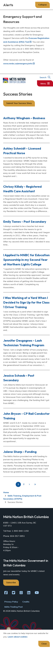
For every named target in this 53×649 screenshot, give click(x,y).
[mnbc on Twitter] (13, 593)
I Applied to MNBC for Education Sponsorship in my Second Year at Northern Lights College (26, 259)
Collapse (42, 5)
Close (44, 644)
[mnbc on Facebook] (6, 593)
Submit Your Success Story (19, 103)
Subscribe (11, 583)
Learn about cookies (17, 637)
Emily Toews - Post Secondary (24, 221)
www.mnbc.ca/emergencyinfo (17, 64)
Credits (25, 602)
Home (6, 493)
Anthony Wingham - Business (24, 118)
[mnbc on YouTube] (37, 593)
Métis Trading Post (13, 607)
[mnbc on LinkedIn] (29, 593)
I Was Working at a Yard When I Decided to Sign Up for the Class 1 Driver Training (26, 302)
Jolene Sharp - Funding (20, 452)
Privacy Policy (11, 602)
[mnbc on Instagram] (21, 593)
